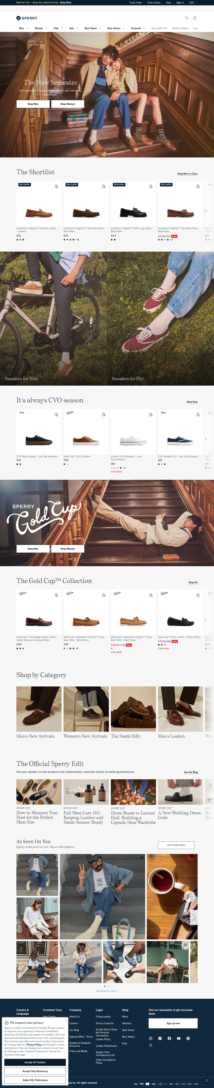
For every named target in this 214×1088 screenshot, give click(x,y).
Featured (136, 28)
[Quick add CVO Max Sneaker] (56, 414)
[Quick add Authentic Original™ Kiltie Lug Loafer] (150, 186)
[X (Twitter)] (151, 1045)
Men (21, 28)
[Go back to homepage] (26, 18)
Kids (56, 28)
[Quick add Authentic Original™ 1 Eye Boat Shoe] (197, 186)
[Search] (187, 18)
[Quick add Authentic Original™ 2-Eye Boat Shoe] (103, 186)
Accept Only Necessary (35, 1071)
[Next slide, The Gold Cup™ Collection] (205, 619)
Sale (71, 28)
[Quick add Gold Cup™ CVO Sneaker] (103, 414)
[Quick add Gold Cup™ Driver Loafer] (197, 595)
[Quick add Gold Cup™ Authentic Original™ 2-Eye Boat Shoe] (103, 595)
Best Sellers (114, 28)
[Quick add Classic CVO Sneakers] (150, 414)
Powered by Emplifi (108, 991)
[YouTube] (179, 1038)
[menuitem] (27, 28)
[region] (107, 211)
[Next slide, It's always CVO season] (205, 439)
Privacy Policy (34, 1044)
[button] (195, 18)
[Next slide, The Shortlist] (205, 211)
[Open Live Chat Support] (206, 1080)
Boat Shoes (91, 28)
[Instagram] (151, 1038)
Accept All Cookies (35, 1062)
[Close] (66, 1020)
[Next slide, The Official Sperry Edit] (205, 802)
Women (39, 28)
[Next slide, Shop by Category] (205, 712)
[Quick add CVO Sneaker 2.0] (197, 414)
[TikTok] (160, 1038)
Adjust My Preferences (35, 1080)
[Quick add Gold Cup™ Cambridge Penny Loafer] (56, 595)
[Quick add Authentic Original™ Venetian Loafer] (56, 186)
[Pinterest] (188, 1038)
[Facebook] (169, 1038)
